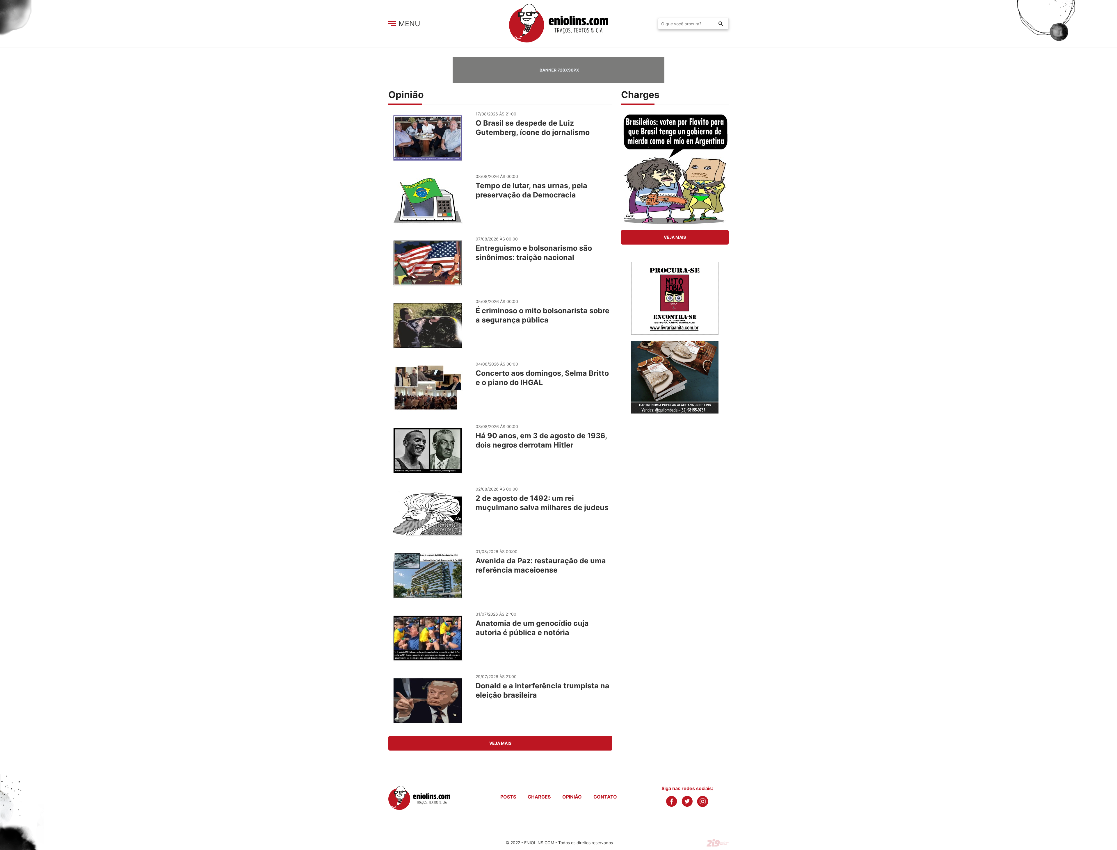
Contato (605, 797)
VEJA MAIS (500, 743)
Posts (508, 797)
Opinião (572, 797)
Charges (539, 797)
